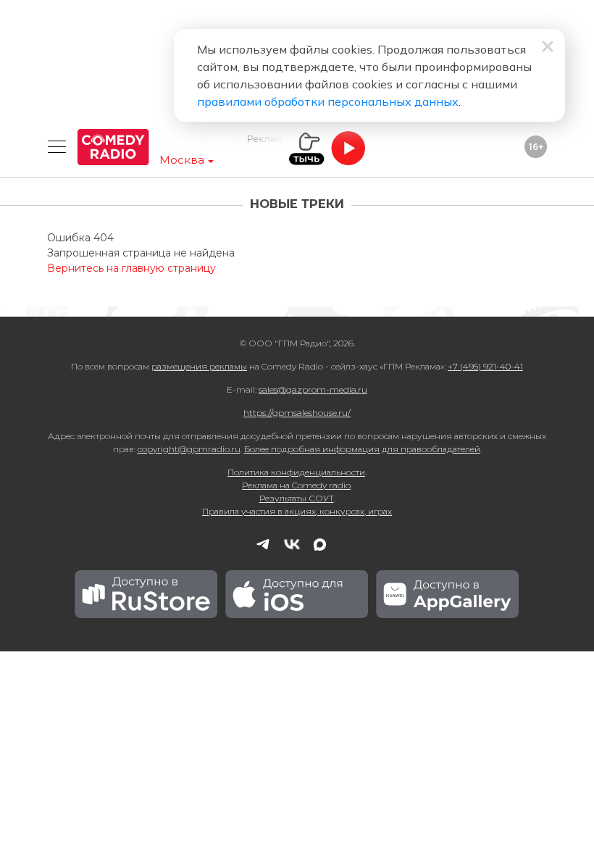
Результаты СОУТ (296, 498)
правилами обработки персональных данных (328, 101)
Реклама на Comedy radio (296, 485)
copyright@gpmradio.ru (189, 448)
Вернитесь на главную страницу (131, 268)
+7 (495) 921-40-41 (485, 366)
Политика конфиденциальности (296, 472)
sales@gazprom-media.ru (313, 389)
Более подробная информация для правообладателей (362, 448)
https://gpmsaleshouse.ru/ (297, 412)
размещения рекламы (199, 366)
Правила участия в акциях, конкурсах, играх (297, 511)
